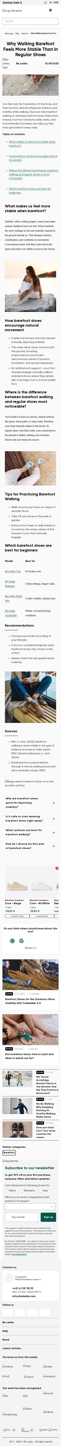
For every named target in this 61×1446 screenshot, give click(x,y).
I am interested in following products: (27, 1185)
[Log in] (42, 11)
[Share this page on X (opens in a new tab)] (39, 941)
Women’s (29, 1190)
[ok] (54, 21)
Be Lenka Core (13, 571)
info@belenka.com (23, 1296)
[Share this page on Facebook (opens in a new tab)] (30, 941)
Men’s (12, 1190)
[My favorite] (34, 11)
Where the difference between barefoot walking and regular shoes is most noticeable (33, 174)
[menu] (57, 11)
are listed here (19, 1254)
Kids (45, 1190)
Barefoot (9, 1152)
